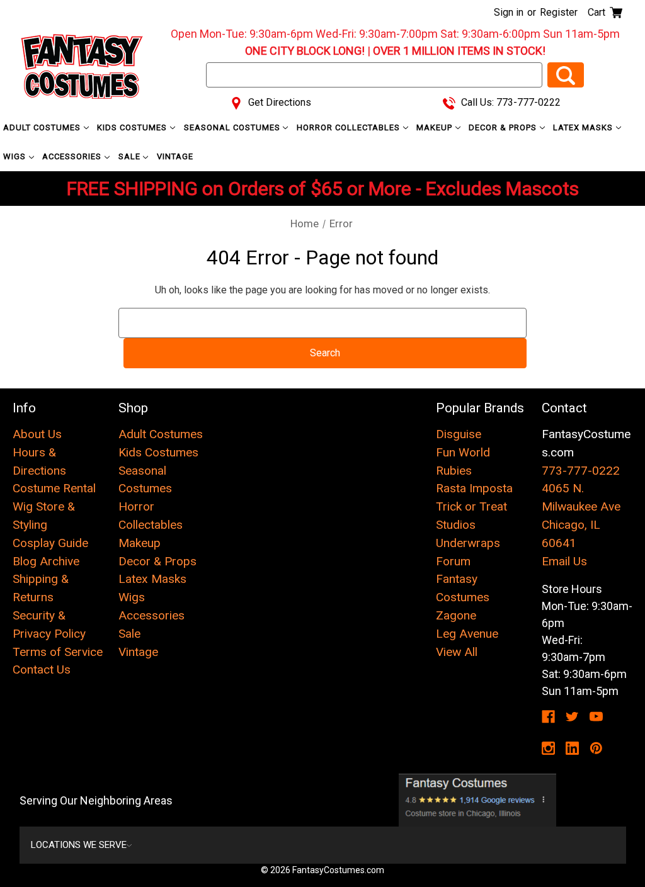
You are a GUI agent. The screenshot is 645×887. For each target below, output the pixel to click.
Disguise (458, 434)
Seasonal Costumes (233, 127)
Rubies (454, 470)
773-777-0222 (581, 470)
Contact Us (42, 669)
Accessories (73, 156)
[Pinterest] (596, 748)
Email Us (564, 561)
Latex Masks (584, 127)
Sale (130, 156)
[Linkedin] (572, 748)
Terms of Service (58, 652)
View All (456, 652)
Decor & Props (504, 127)
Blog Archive (46, 561)
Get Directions (278, 102)
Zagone (456, 615)
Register (559, 12)
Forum (453, 561)
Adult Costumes (43, 127)
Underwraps (468, 543)
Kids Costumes (133, 127)
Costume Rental (54, 488)
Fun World (463, 452)
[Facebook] (548, 716)
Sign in (508, 12)
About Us (37, 434)
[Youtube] (596, 716)
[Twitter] (572, 716)
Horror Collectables (349, 127)
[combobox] (374, 75)
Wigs (15, 156)
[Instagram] (548, 748)
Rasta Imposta (474, 488)
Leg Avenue (467, 633)
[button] (477, 800)
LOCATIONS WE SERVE (79, 844)
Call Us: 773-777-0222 (510, 102)
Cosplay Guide (50, 543)
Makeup (435, 127)
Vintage (175, 156)
